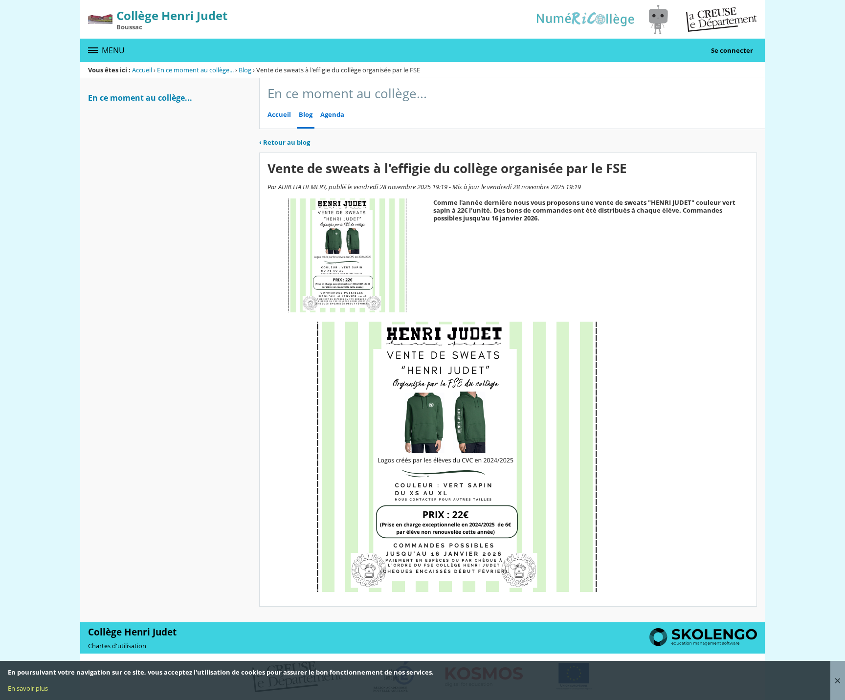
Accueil (142, 70)
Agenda (332, 114)
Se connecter (732, 50)
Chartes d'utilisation (117, 646)
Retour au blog (284, 142)
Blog (245, 70)
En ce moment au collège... (195, 70)
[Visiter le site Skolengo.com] (703, 643)
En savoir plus (28, 688)
